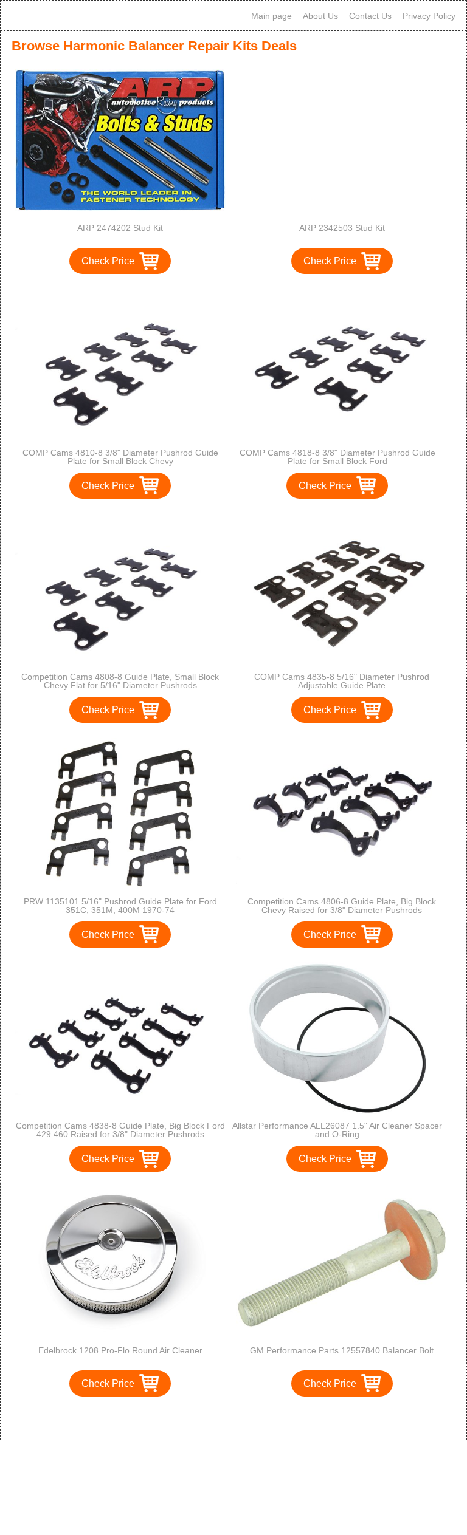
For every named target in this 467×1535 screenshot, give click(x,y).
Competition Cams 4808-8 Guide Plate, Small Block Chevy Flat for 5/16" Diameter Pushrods (120, 681)
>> (256, 1418)
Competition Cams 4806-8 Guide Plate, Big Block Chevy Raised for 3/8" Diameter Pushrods (341, 906)
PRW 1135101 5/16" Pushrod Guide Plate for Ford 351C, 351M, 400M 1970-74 (120, 906)
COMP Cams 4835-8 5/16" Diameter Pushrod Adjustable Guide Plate (341, 681)
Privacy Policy (429, 16)
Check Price (107, 261)
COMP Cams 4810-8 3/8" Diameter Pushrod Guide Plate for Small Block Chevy (120, 457)
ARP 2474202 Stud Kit (120, 228)
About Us (320, 16)
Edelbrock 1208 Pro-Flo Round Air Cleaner (120, 1350)
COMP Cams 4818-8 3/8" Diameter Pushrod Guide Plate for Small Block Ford (337, 457)
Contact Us (370, 16)
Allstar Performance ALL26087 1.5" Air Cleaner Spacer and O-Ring (337, 1130)
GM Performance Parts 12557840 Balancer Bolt (342, 1350)
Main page (271, 16)
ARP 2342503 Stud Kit (342, 228)
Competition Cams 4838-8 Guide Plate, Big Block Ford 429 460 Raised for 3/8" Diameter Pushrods (120, 1130)
